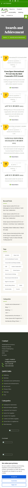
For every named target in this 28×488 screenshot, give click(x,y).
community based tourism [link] (11, 259)
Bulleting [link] (13, 65)
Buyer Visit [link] (16, 255)
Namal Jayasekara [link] (14, 61)
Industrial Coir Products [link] (10, 410)
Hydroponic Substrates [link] (10, 405)
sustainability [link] (8, 289)
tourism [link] (18, 289)
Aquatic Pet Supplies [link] (9, 416)
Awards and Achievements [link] (11, 383)
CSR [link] (6, 266)
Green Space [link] (16, 270)
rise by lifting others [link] (10, 285)
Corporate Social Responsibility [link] (12, 262)
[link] (26, 17)
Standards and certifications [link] (12, 381)
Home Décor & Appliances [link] (11, 421)
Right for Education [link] (9, 281)
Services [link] (6, 378)
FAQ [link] (5, 395)
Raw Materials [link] (7, 424)
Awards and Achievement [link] (14, 63)
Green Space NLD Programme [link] (13, 318)
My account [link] (7, 386)
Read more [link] (14, 87)
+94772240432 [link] (7, 3)
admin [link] (14, 164)
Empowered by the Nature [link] (12, 315)
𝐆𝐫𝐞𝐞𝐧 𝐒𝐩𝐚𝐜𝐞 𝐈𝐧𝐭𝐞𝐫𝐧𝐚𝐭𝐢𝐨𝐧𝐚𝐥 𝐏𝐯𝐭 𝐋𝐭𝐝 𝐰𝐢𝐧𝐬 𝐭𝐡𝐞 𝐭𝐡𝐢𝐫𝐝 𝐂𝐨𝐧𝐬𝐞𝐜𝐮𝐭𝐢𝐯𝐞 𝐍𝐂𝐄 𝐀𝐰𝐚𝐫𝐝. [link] (14, 73)
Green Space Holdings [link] (10, 274)
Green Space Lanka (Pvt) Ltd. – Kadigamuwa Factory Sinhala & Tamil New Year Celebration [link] (13, 216)
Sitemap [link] (6, 392)
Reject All (14, 485)
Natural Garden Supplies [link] (10, 407)
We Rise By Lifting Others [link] (12, 321)
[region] (14, 474)
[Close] (26, 462)
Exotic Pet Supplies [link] (9, 413)
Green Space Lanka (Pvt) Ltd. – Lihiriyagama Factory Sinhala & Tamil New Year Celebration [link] (13, 208)
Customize (14, 481)
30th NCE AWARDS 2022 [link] (14, 175)
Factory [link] (7, 270)
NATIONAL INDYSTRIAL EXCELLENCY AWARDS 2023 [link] (14, 140)
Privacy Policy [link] (7, 389)
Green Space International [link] (11, 278)
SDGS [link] (20, 285)
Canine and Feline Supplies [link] (11, 418)
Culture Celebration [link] (16, 266)
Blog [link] (6, 307)
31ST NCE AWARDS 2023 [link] (14, 106)
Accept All (14, 477)
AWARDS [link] (7, 255)
